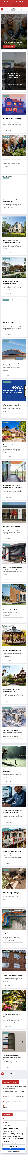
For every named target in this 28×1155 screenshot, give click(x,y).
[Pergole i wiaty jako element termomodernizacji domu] (14, 267)
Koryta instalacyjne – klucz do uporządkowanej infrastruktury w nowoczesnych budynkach (12, 934)
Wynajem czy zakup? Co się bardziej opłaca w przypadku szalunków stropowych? (12, 852)
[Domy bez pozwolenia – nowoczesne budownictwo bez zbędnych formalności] (14, 594)
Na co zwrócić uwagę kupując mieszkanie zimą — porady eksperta (12, 731)
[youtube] (17, 5)
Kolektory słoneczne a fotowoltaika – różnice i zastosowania (12, 119)
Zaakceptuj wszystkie (14, 1148)
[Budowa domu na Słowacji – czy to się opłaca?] (14, 431)
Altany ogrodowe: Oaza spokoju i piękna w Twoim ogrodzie (11, 690)
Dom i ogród (6, 136)
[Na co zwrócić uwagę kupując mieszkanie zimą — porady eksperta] (14, 716)
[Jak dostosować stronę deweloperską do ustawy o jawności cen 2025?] (14, 796)
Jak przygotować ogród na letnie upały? (11, 1015)
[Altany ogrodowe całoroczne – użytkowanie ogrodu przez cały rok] (14, 635)
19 (11, 1074)
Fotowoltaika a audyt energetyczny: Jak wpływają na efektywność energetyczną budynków (12, 364)
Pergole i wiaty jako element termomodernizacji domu (10, 282)
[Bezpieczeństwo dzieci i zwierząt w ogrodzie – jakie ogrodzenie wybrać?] (14, 145)
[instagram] (16, 5)
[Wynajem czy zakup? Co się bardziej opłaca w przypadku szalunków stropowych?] (14, 837)
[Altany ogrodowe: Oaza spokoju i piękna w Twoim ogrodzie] (14, 675)
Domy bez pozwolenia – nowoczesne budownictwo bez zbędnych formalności (12, 609)
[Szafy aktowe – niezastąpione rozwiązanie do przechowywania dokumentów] (14, 1041)
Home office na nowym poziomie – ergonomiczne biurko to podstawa (12, 893)
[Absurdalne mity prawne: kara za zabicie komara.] (14, 756)
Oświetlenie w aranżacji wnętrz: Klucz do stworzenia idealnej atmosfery (11, 323)
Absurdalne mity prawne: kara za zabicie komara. (11, 770)
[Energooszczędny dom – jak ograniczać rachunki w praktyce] (14, 226)
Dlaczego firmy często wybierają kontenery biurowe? (11, 527)
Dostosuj (14, 1143)
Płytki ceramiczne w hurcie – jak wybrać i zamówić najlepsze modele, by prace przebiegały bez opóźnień (12, 405)
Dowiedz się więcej (6, 46)
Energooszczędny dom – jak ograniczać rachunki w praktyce (11, 43)
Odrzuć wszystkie (13, 1146)
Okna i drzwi (6, 544)
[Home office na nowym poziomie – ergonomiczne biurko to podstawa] (14, 878)
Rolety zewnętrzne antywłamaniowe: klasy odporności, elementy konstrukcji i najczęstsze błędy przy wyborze (12, 568)
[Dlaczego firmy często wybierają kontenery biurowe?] (14, 512)
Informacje (10, 71)
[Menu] (2, 9)
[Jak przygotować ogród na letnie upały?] (14, 1000)
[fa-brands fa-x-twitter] (12, 5)
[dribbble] (14, 5)
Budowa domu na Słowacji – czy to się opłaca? (13, 445)
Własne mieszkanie (7, 708)
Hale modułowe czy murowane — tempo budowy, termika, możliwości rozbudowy (14, 75)
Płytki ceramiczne (7, 381)
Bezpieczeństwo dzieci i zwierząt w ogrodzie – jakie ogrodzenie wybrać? (12, 159)
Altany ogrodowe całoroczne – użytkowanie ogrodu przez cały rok (12, 649)
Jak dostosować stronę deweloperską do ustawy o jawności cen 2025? (12, 811)
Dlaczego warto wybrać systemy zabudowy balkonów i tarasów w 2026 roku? (13, 486)
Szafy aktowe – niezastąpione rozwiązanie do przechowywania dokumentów (11, 1056)
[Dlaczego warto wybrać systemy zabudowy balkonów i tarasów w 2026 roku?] (14, 471)
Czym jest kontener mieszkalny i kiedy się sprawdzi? (11, 200)
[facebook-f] (10, 5)
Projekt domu (13, 585)
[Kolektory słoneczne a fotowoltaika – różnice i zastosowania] (14, 104)
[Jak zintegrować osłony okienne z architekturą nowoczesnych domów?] (14, 960)
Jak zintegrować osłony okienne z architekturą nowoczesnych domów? (12, 974)
